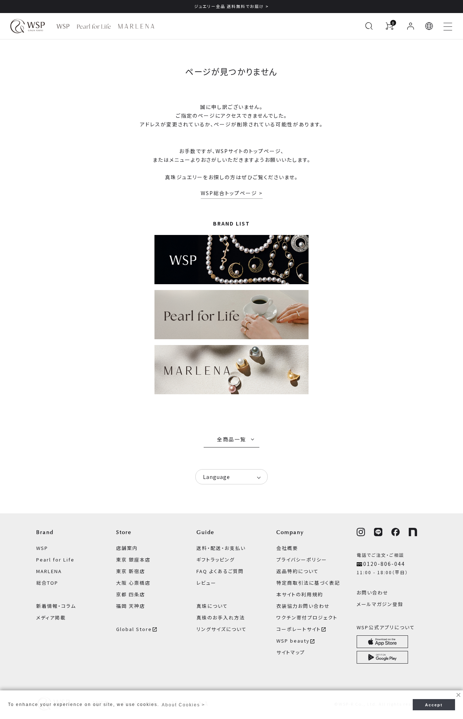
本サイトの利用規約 (299, 594)
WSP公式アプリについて (386, 627)
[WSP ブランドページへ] (63, 26)
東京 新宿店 (130, 571)
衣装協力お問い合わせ (303, 605)
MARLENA (49, 571)
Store (124, 532)
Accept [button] (434, 705)
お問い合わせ (372, 592)
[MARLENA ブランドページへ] (136, 26)
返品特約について (297, 571)
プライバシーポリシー (301, 559)
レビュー (206, 582)
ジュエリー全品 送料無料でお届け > (231, 6)
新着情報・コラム (56, 605)
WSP (42, 547)
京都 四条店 (130, 594)
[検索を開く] (369, 26)
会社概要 (287, 547)
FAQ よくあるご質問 (220, 571)
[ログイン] (410, 26)
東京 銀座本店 (133, 559)
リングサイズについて (221, 629)
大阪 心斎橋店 (133, 582)
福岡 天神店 (130, 605)
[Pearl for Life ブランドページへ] (94, 26)
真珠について (212, 605)
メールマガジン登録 (380, 604)
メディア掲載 (51, 617)
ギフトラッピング (215, 559)
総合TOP (47, 582)
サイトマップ (290, 652)
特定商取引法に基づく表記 (308, 582)
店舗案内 (127, 547)
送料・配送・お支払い (221, 547)
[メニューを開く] (447, 26)
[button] (429, 26)
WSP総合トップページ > (232, 193)
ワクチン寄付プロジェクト (306, 617)
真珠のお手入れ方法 (220, 617)
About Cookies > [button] (183, 704)
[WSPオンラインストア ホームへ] (27, 26)
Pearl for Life (55, 559)
